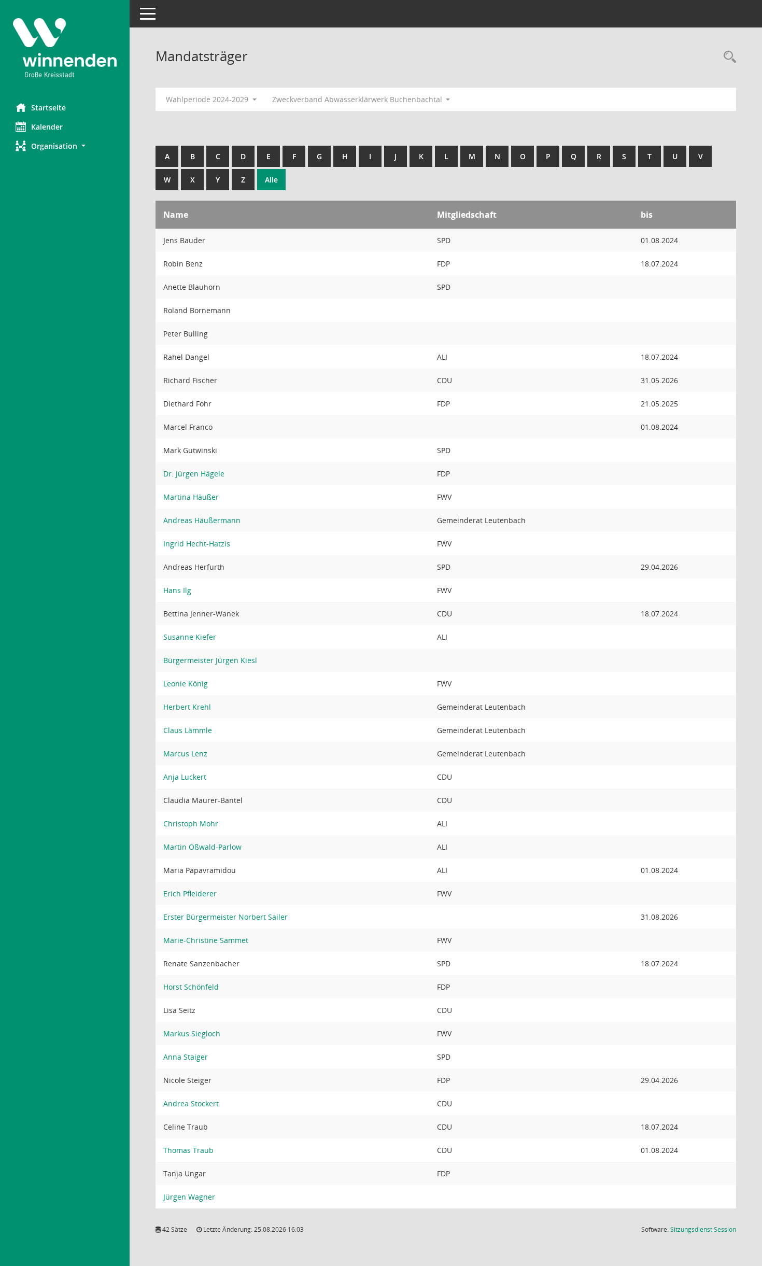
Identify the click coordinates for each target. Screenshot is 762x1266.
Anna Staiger (185, 1057)
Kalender (47, 127)
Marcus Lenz (185, 753)
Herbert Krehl (187, 707)
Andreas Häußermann (202, 520)
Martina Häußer (191, 497)
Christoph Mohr (190, 823)
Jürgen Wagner (189, 1197)
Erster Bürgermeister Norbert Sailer (225, 917)
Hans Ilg (177, 590)
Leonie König (185, 683)
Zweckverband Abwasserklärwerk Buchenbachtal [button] (358, 99)
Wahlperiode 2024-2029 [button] (208, 99)
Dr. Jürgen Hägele (193, 474)
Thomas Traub (188, 1150)
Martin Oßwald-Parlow (202, 847)
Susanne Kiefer (189, 637)
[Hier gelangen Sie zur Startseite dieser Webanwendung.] (65, 47)
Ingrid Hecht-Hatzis (196, 543)
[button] (65, 146)
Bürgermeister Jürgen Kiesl (210, 660)
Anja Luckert (184, 777)
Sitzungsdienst (703, 1229)
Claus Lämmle (187, 730)
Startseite (48, 107)
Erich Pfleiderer (190, 893)
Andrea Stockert (191, 1103)
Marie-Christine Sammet (205, 940)
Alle (271, 180)
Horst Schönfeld (191, 987)
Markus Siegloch (191, 1033)
